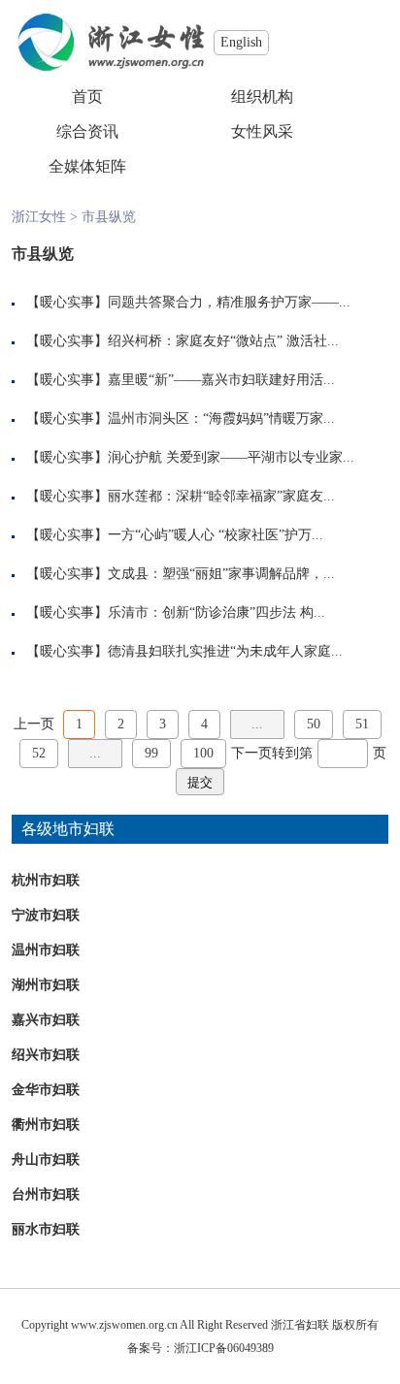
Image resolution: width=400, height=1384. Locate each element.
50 (313, 724)
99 (151, 753)
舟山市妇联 (46, 1159)
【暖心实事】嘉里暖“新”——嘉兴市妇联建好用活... (180, 379)
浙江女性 (39, 216)
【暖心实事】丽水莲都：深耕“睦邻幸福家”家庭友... (180, 496)
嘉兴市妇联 (46, 1020)
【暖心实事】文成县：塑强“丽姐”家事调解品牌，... (180, 573)
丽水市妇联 (46, 1229)
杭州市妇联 (46, 880)
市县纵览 (109, 216)
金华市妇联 (46, 1089)
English (241, 42)
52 (39, 753)
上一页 (34, 724)
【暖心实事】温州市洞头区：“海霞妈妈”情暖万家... (180, 418)
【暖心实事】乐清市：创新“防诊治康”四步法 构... (175, 612)
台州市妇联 (46, 1194)
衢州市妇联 (46, 1124)
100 (203, 753)
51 (362, 724)
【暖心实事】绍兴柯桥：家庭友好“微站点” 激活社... (182, 341)
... (257, 724)
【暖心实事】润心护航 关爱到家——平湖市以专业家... (190, 457)
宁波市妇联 (46, 915)
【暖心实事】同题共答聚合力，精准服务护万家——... (188, 302)
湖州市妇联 (46, 985)
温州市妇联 (46, 950)
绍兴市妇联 (46, 1054)
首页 (87, 96)
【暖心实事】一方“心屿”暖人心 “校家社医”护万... (174, 535)
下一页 (251, 753)
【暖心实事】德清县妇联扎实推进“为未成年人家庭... (184, 651)
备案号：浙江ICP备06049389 (200, 1348)
